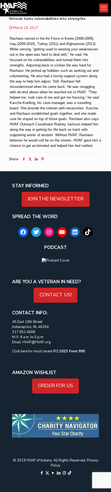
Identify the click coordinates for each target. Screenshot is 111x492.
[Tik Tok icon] (69, 473)
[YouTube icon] (53, 473)
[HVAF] (13, 8)
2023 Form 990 (72, 351)
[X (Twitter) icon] (47, 473)
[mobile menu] (103, 8)
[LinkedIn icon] (59, 473)
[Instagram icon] (64, 473)
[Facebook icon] (42, 473)
